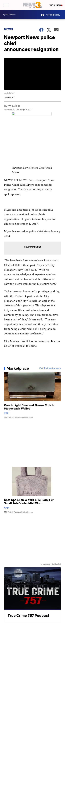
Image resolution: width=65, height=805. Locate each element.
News (8, 29)
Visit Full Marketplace (50, 368)
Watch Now (55, 5)
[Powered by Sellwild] (56, 564)
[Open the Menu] (5, 5)
